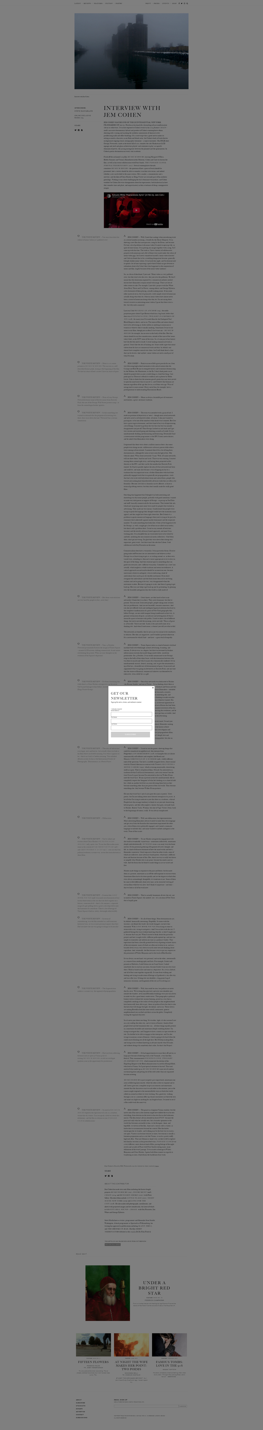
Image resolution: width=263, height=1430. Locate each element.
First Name (114, 717)
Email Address (115, 710)
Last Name (114, 724)
